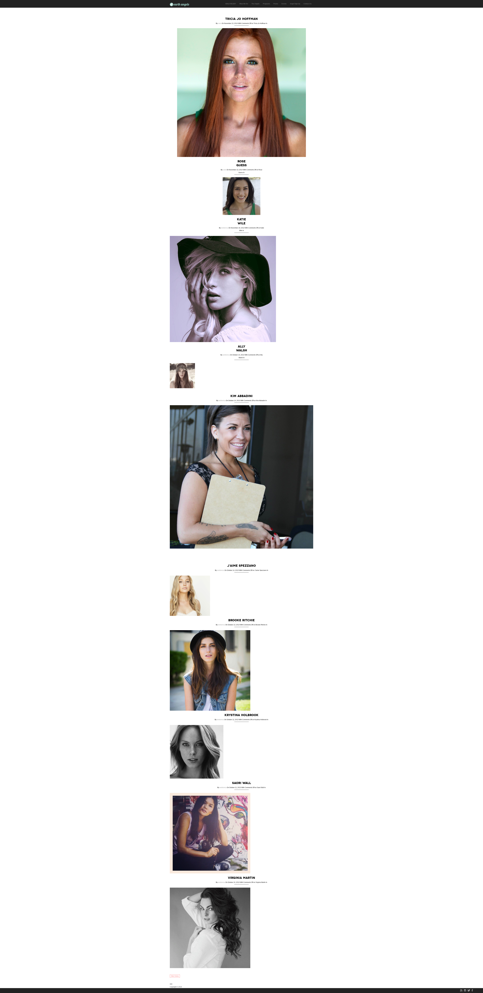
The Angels (255, 4)
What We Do (243, 4)
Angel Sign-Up (295, 4)
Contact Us (308, 4)
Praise (275, 4)
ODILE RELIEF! (230, 4)
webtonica (224, 228)
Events (284, 4)
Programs (266, 4)
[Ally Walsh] (183, 390)
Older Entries (175, 976)
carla (219, 23)
